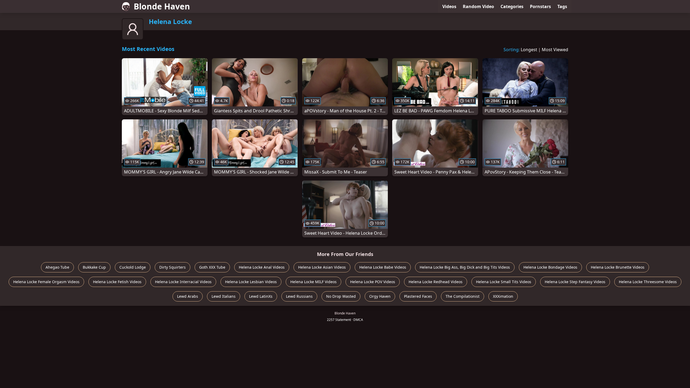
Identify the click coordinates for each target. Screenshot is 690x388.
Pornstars (540, 6)
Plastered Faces (418, 296)
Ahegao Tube (57, 267)
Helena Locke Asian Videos (322, 267)
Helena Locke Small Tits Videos (503, 281)
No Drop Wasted (341, 296)
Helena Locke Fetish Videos (117, 281)
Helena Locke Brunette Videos (617, 267)
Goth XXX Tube (212, 267)
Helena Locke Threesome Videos (648, 281)
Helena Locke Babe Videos (382, 267)
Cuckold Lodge (132, 267)
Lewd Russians (299, 296)
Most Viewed (555, 50)
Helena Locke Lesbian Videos (251, 281)
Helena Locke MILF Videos (313, 281)
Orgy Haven (380, 296)
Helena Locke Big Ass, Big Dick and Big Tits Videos (465, 267)
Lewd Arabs (187, 296)
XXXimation (503, 296)
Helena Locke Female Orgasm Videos (46, 281)
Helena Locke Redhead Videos (436, 281)
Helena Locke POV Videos (372, 281)
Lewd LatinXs (260, 296)
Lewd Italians (224, 296)
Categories (512, 6)
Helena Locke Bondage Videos (550, 267)
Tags (562, 6)
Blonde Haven (162, 6)
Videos (449, 6)
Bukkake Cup (94, 267)
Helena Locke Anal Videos (262, 267)
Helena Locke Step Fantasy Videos (575, 281)
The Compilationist (462, 296)
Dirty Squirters (172, 267)
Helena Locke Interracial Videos (183, 281)
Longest (529, 50)
